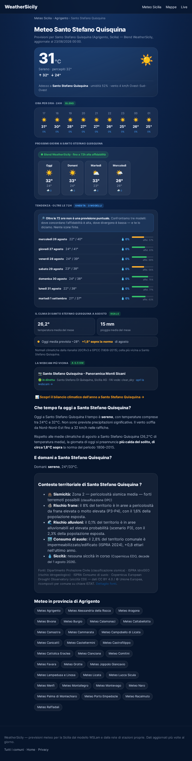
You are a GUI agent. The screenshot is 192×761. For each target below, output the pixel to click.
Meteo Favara (46, 664)
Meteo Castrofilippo (116, 642)
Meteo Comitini (119, 653)
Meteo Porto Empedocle (101, 696)
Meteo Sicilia (151, 7)
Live (184, 7)
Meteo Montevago (108, 685)
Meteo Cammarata (81, 632)
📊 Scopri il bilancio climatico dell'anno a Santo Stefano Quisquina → (89, 397)
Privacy (43, 749)
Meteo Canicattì (48, 642)
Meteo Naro (137, 685)
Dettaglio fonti (106, 583)
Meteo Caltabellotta (137, 621)
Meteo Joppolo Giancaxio (107, 664)
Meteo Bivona (46, 621)
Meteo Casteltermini (81, 642)
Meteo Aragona (129, 610)
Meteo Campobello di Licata (121, 632)
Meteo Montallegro (75, 685)
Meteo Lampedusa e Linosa (56, 675)
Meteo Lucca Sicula (122, 675)
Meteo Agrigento (48, 610)
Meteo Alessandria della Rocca (89, 610)
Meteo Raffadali (48, 707)
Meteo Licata (92, 675)
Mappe (171, 7)
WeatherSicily (21, 7)
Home (31, 749)
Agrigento (61, 18)
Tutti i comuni (14, 749)
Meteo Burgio (73, 621)
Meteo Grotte (73, 664)
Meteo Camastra (48, 632)
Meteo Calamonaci (102, 621)
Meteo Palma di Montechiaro (57, 696)
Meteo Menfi (46, 685)
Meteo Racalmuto (138, 696)
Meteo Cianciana (89, 653)
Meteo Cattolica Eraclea (53, 653)
